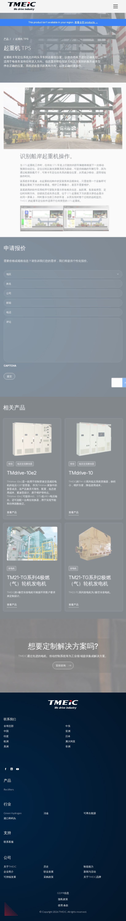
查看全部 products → (86, 22)
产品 (6, 38)
